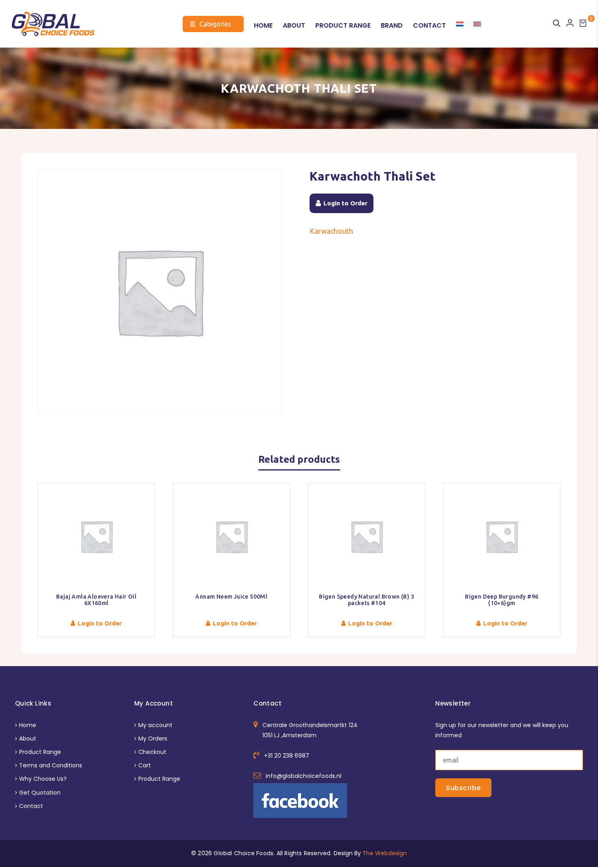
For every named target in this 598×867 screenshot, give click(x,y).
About (294, 25)
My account (155, 725)
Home (263, 25)
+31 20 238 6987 (286, 756)
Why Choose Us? (43, 779)
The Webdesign (384, 853)
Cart (144, 765)
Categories (210, 24)
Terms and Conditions (50, 765)
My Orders (152, 738)
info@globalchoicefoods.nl (303, 776)
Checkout (152, 752)
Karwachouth (331, 231)
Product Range (343, 25)
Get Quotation (40, 793)
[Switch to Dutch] (459, 24)
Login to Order (345, 203)
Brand (392, 25)
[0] (583, 23)
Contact (429, 25)
